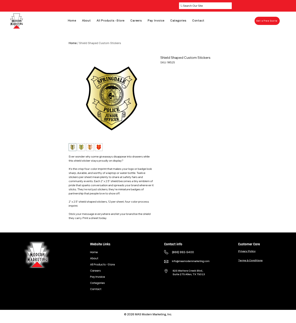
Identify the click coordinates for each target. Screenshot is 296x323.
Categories (97, 283)
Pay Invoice (97, 277)
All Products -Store (102, 264)
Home (73, 43)
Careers (95, 271)
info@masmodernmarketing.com (190, 261)
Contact (95, 289)
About (94, 258)
